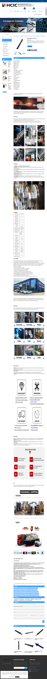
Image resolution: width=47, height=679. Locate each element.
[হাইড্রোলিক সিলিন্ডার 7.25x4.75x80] (16, 53)
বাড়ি (11, 11)
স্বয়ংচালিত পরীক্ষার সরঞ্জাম (5, 55)
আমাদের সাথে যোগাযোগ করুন (38, 14)
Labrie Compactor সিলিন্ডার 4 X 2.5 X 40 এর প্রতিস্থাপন (28, 652)
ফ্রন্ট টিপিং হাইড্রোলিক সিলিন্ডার (9, 70)
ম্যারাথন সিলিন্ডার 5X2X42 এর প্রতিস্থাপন (38, 651)
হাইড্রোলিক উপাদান (5, 51)
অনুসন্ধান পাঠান (29, 46)
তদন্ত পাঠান (40, 11)
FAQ (29, 11)
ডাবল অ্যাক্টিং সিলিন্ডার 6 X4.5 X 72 (28, 638)
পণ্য (4, 34)
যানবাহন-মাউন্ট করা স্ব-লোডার (6, 53)
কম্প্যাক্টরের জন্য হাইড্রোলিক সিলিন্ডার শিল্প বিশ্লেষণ (20, 595)
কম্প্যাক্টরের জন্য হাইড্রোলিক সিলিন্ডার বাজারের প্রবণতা (32, 593)
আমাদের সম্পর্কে (16, 11)
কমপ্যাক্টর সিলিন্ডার (7, 34)
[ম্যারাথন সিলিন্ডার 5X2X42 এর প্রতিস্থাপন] (39, 645)
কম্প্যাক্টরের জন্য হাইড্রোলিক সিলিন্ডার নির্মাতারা (31, 590)
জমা (43, 621)
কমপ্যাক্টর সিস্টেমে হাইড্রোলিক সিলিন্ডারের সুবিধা (19, 591)
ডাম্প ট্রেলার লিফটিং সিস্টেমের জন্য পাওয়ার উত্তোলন (9, 78)
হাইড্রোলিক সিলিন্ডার (5, 42)
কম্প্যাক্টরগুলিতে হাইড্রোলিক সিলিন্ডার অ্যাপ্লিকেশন (20, 590)
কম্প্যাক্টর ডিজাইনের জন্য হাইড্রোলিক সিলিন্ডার (19, 588)
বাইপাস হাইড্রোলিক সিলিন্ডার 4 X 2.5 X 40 (18, 639)
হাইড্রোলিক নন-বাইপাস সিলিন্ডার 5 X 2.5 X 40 (39, 639)
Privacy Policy (29, 677)
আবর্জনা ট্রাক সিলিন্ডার (5, 46)
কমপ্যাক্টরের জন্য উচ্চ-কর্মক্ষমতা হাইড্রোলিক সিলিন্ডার (31, 588)
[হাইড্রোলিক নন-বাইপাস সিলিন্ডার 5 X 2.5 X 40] (39, 632)
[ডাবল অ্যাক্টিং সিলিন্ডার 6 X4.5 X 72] (29, 632)
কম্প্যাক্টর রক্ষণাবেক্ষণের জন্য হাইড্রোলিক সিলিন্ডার (19, 593)
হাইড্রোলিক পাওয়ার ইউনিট (38, 599)
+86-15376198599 (33, 666)
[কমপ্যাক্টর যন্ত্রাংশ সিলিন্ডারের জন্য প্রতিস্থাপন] (19, 645)
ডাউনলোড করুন (34, 11)
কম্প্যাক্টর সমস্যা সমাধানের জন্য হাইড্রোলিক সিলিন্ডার (33, 595)
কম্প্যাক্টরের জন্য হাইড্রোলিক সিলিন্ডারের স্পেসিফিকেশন (32, 591)
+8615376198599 (33, 668)
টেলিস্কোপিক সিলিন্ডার (5, 44)
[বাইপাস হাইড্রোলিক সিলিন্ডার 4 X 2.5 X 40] (19, 632)
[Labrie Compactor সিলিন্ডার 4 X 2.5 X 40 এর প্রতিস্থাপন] (29, 645)
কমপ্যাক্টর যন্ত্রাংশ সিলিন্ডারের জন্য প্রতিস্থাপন (18, 652)
